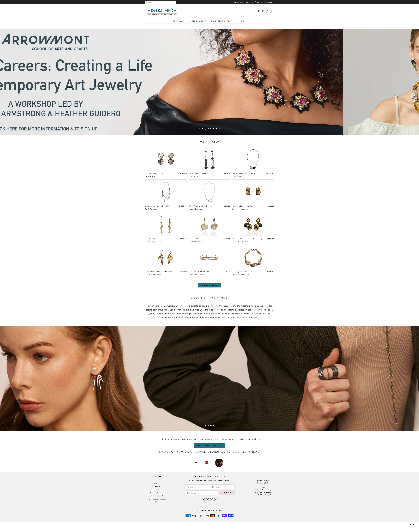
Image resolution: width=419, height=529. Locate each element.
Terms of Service (156, 493)
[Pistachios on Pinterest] (262, 11)
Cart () (259, 2)
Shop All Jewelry (209, 285)
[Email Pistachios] (270, 11)
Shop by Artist (198, 21)
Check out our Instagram (209, 446)
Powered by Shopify (215, 510)
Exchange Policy (156, 490)
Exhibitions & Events (222, 21)
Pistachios (205, 510)
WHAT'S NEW (209, 142)
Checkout (269, 2)
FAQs (156, 483)
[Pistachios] (162, 12)
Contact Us (156, 487)
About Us (156, 480)
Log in (248, 2)
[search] (160, 2)
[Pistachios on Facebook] (258, 11)
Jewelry (178, 21)
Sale (243, 21)
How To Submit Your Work (156, 496)
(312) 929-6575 (238, 2)
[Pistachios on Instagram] (266, 11)
